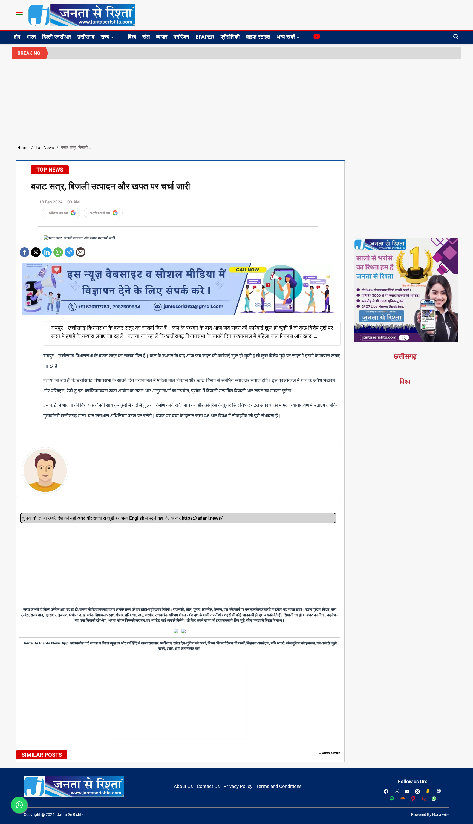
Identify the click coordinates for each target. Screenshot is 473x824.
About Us (183, 786)
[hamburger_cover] (19, 14)
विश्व (132, 37)
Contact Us (208, 786)
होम (17, 37)
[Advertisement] (236, 100)
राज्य (105, 37)
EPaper (204, 37)
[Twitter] (36, 250)
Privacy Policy (238, 786)
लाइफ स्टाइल (258, 37)
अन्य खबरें (285, 37)
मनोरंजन (181, 37)
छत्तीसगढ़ (85, 37)
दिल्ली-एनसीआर (56, 37)
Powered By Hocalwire (430, 814)
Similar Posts (42, 754)
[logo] (81, 15)
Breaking (29, 53)
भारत (31, 37)
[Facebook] (24, 250)
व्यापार (161, 37)
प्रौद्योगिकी (230, 37)
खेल (146, 37)
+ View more (329, 753)
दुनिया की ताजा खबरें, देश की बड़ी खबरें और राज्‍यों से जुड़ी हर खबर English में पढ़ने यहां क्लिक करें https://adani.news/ (122, 518)
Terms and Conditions (279, 786)
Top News (45, 147)
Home (22, 147)
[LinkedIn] (47, 250)
